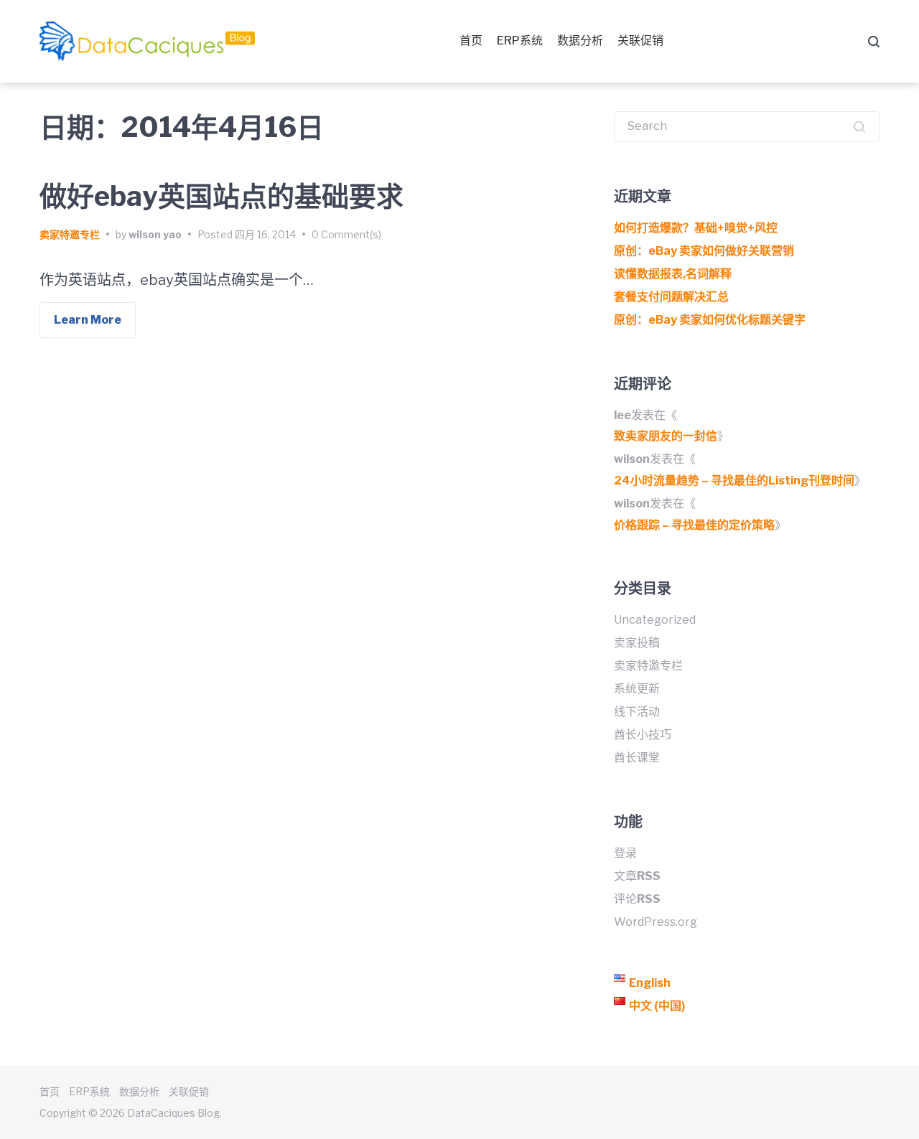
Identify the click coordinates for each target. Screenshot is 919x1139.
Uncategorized (655, 620)
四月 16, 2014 (265, 234)
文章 (637, 876)
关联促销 (640, 40)
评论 (637, 899)
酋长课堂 (637, 757)
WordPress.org (655, 922)
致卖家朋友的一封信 (665, 436)
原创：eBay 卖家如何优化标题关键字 (710, 320)
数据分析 (580, 40)
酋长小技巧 (642, 734)
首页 (471, 40)
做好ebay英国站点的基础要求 (221, 195)
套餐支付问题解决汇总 (671, 297)
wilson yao (155, 234)
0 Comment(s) (346, 234)
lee (622, 415)
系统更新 (637, 688)
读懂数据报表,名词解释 (673, 274)
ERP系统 (520, 40)
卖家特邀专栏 (69, 234)
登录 (625, 853)
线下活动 (637, 711)
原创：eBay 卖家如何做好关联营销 (704, 251)
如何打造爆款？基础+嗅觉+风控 (696, 228)
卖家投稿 (637, 643)
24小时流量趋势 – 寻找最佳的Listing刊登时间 (734, 480)
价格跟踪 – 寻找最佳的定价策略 (694, 525)
